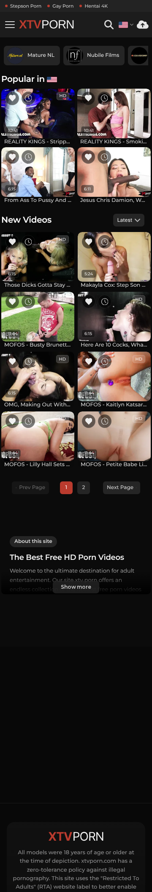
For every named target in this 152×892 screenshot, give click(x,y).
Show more (76, 587)
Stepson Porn (25, 6)
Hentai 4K (96, 6)
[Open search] (108, 24)
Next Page (120, 487)
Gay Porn (62, 6)
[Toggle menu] (9, 25)
